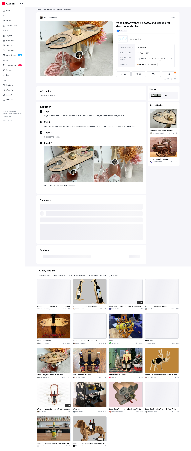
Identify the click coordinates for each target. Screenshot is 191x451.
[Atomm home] (8, 3)
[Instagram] (7, 107)
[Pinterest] (14, 107)
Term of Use (7, 116)
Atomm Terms (7, 114)
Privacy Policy (17, 114)
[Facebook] (4, 107)
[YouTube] (11, 107)
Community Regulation (10, 111)
